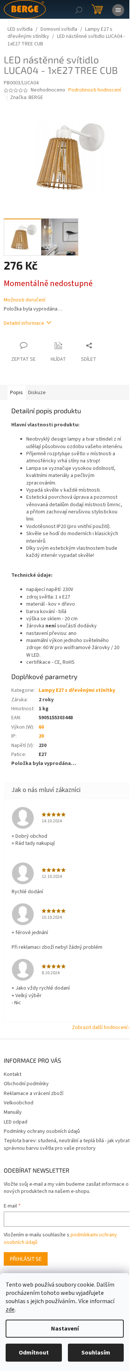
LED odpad (15, 1122)
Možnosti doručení (24, 300)
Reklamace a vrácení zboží (33, 1093)
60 (41, 727)
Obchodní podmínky (26, 1084)
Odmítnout (34, 1352)
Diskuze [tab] (37, 392)
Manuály (13, 1112)
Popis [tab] (16, 392)
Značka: (26, 97)
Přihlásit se (26, 1259)
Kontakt (12, 1074)
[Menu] (118, 9)
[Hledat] (78, 9)
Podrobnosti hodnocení (94, 90)
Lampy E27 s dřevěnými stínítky (77, 690)
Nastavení (65, 1328)
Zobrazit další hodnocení (100, 1027)
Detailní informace (24, 323)
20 (41, 736)
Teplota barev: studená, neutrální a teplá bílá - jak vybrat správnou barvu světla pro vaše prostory (67, 1144)
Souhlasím (95, 1352)
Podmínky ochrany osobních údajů (42, 1131)
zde (10, 1309)
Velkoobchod (18, 1103)
